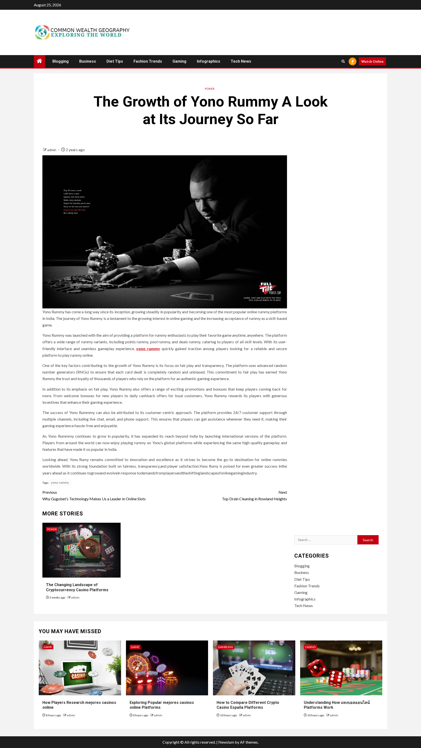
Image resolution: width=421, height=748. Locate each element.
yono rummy (148, 348)
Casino (310, 647)
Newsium (226, 742)
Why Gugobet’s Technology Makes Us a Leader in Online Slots (94, 495)
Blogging (60, 61)
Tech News (241, 61)
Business (87, 61)
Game (48, 647)
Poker (209, 88)
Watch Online (372, 61)
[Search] (343, 61)
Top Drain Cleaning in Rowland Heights (254, 495)
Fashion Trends (148, 61)
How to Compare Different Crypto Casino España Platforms (248, 705)
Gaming (179, 61)
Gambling (225, 647)
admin (52, 150)
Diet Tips (114, 61)
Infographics (208, 61)
